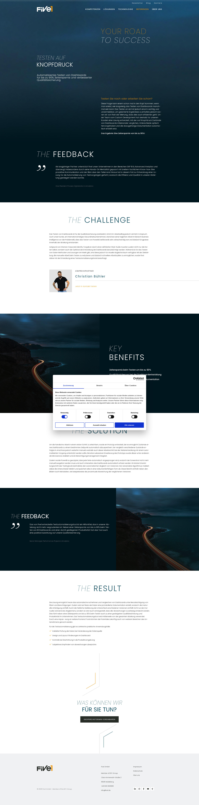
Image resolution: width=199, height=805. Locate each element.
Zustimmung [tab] (68, 385)
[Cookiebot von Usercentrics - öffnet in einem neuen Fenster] (135, 378)
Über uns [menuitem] (157, 9)
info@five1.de (105, 790)
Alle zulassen (129, 425)
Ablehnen (69, 425)
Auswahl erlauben (99, 425)
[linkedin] (135, 789)
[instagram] (139, 789)
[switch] (88, 416)
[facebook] (143, 789)
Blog (148, 3)
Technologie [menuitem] (125, 9)
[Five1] (44, 771)
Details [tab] (99, 385)
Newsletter (137, 3)
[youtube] (148, 789)
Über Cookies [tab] (131, 385)
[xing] (152, 789)
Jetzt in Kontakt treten (86, 286)
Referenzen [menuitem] (142, 9)
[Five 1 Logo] (46, 9)
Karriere (158, 3)
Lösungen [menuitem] (109, 9)
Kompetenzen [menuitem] (92, 9)
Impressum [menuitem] (137, 767)
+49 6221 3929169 (107, 786)
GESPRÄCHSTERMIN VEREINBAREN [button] (99, 719)
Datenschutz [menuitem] (138, 771)
